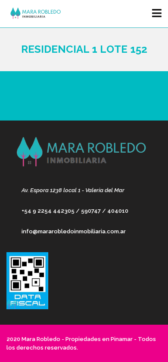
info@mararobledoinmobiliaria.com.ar (74, 231)
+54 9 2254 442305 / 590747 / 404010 (75, 211)
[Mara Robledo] (33, 14)
